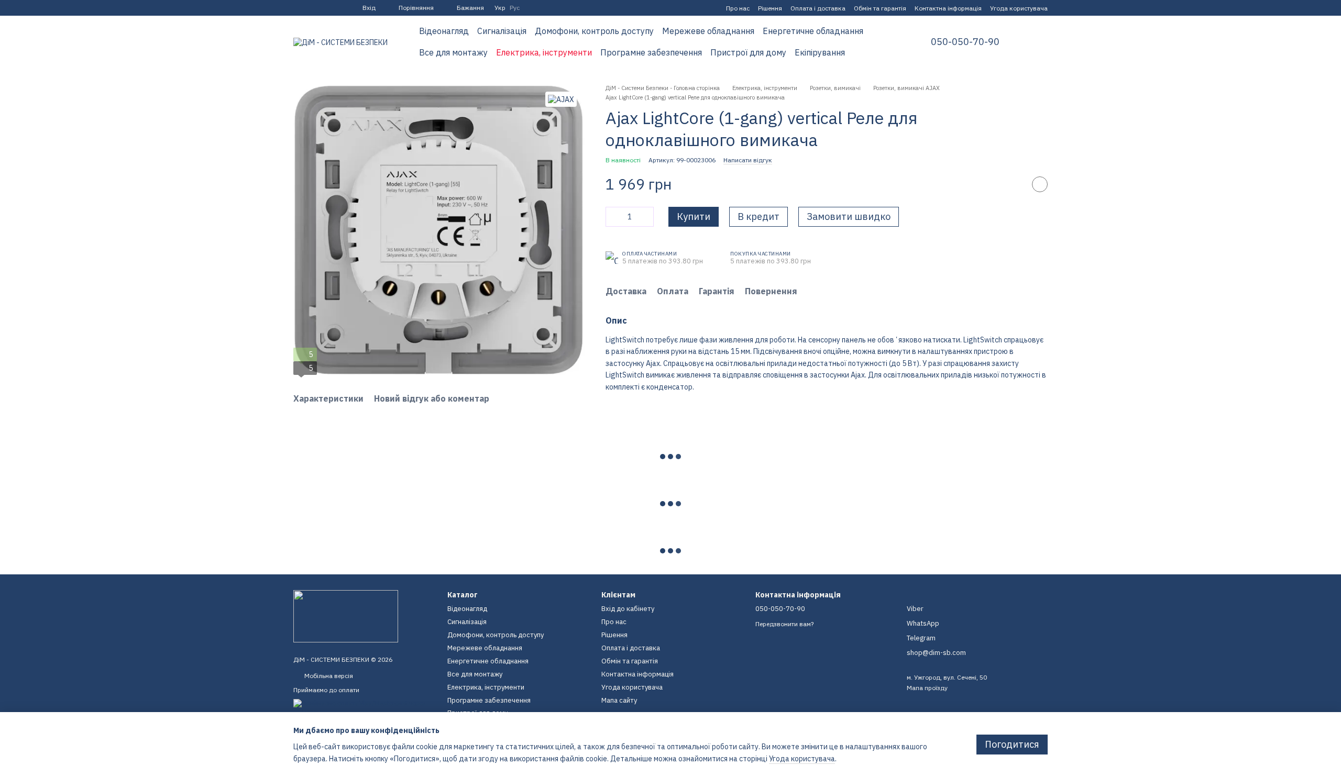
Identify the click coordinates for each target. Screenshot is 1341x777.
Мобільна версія (328, 676)
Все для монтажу (453, 52)
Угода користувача (1019, 8)
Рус (515, 8)
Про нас (738, 8)
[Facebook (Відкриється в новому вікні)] (297, 8)
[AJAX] (561, 99)
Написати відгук (747, 160)
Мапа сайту (619, 700)
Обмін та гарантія (880, 8)
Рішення (770, 8)
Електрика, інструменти (544, 52)
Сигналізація (501, 31)
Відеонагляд (444, 31)
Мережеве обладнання (708, 31)
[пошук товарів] (886, 42)
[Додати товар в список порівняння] (1013, 184)
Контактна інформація (948, 8)
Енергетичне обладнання (813, 31)
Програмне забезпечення (651, 52)
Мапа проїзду (927, 688)
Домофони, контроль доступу (594, 31)
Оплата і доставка (817, 8)
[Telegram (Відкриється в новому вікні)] (310, 8)
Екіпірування (820, 52)
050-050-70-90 (965, 42)
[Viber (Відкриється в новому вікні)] (322, 8)
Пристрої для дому (748, 52)
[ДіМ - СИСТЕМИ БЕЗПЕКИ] (345, 615)
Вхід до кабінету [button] (627, 608)
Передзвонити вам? (784, 624)
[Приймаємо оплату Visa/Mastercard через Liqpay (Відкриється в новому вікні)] (362, 707)
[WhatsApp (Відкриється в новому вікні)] (335, 8)
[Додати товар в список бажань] (1040, 184)
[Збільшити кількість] (646, 216)
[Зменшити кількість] (613, 216)
